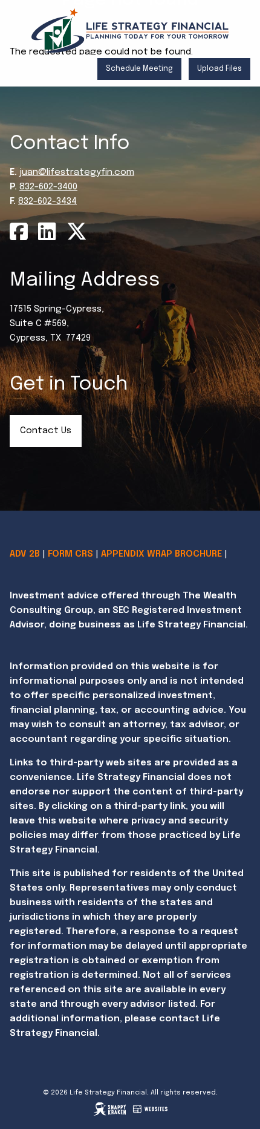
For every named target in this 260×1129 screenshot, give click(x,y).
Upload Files (219, 69)
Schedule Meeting (139, 69)
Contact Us (45, 431)
